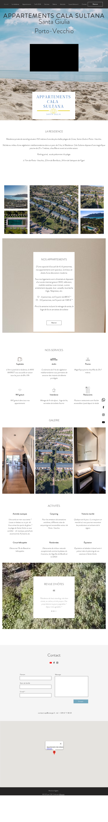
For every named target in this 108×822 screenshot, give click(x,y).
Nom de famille (25, 683)
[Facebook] (103, 407)
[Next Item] (102, 461)
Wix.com (61, 794)
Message (58, 674)
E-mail (22, 691)
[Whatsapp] (103, 399)
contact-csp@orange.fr (46, 713)
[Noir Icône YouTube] (103, 422)
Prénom (22, 674)
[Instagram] (103, 414)
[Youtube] (50, 662)
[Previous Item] (6, 461)
